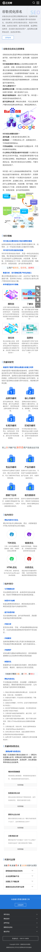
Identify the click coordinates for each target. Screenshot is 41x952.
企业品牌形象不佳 (12, 876)
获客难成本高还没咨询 (14, 871)
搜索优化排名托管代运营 (15, 887)
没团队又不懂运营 (12, 881)
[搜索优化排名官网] (11, 3)
